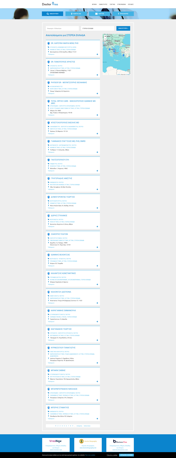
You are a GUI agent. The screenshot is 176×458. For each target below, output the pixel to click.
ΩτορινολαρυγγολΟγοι (57, 314)
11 (48, 234)
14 (48, 292)
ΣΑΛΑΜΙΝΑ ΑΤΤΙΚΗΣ (56, 395)
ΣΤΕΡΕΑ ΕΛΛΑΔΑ (71, 49)
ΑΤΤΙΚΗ (63, 49)
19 (48, 389)
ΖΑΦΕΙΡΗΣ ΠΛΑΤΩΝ (59, 234)
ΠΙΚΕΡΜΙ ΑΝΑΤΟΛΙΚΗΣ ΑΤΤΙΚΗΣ (59, 240)
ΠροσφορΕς (124, 14)
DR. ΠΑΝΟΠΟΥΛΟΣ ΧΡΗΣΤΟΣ (63, 62)
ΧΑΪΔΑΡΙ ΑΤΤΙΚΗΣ (55, 203)
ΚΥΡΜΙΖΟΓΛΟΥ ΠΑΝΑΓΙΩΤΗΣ (63, 348)
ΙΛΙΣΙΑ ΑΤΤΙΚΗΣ (54, 222)
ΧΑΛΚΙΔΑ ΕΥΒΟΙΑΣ (55, 317)
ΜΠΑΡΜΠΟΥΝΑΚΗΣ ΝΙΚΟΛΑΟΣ (64, 389)
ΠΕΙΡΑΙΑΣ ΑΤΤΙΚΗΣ (68, 395)
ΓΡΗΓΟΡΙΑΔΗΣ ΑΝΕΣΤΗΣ (61, 178)
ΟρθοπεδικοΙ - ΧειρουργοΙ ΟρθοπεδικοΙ (62, 106)
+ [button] (105, 36)
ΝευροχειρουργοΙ (55, 201)
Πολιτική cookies (90, 455)
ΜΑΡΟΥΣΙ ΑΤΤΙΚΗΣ (55, 129)
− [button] (105, 39)
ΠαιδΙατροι (53, 164)
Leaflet (118, 74)
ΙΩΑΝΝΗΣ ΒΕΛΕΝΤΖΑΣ (60, 255)
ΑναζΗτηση (54, 14)
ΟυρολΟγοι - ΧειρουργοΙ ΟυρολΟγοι (61, 333)
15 (48, 310)
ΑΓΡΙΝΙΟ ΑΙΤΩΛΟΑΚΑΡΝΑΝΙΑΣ (59, 279)
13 (48, 273)
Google (128, 74)
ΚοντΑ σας (77, 14)
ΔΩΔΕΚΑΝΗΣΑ (54, 356)
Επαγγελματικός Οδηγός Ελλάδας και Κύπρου (56, 448)
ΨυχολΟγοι (53, 47)
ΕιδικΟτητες (103, 4)
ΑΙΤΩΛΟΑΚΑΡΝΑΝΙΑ (74, 279)
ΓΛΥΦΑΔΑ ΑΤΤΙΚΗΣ (55, 261)
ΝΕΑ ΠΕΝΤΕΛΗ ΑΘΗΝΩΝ (57, 184)
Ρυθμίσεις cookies (112, 455)
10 (48, 215)
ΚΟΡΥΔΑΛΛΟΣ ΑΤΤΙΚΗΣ (57, 335)
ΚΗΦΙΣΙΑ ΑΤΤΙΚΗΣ (55, 166)
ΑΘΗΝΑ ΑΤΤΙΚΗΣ (55, 49)
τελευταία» (87, 426)
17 (48, 347)
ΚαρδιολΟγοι (54, 182)
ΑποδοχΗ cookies (126, 455)
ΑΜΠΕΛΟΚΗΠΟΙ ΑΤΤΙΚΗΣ (57, 68)
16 (48, 329)
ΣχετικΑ (112, 4)
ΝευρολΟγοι (54, 219)
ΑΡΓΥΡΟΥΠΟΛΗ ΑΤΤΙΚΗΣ (57, 377)
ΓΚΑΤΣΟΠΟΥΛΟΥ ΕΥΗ (60, 160)
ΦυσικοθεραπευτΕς (56, 86)
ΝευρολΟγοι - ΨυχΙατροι (58, 258)
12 (48, 254)
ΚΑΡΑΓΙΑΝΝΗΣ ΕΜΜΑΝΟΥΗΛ (63, 310)
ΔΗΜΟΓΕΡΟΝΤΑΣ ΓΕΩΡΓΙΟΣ (63, 197)
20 (48, 407)
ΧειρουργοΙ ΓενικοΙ (56, 238)
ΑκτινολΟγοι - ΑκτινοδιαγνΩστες (60, 145)
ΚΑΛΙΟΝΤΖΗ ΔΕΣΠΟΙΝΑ (61, 292)
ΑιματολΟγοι (54, 296)
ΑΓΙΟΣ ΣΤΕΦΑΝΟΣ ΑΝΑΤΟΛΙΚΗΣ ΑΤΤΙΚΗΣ (62, 108)
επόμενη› (79, 426)
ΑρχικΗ (94, 4)
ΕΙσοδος (131, 4)
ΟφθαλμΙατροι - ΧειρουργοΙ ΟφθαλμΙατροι (64, 126)
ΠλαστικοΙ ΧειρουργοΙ (57, 351)
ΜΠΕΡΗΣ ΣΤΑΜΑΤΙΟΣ (60, 407)
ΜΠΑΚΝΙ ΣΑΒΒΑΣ (58, 370)
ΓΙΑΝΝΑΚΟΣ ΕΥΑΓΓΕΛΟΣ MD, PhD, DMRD (68, 141)
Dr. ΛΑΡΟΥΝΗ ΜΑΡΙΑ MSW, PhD (64, 43)
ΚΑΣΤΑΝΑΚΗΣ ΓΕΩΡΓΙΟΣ (61, 329)
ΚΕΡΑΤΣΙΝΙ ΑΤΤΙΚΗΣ (56, 89)
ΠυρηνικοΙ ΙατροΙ (55, 277)
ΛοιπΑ (74, 47)
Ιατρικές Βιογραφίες (88, 447)
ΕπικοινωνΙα (121, 4)
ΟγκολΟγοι (53, 66)
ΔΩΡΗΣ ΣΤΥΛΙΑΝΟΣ (59, 215)
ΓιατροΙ (60, 66)
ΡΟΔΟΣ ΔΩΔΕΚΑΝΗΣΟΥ (72, 354)
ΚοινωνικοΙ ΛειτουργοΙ (65, 47)
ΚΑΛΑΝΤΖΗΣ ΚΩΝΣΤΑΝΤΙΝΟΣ (63, 273)
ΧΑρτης (101, 14)
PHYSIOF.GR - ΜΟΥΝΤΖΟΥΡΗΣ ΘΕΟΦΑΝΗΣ (69, 82)
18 (48, 370)
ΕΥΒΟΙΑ (64, 317)
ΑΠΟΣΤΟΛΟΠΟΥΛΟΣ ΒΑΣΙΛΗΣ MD (65, 123)
